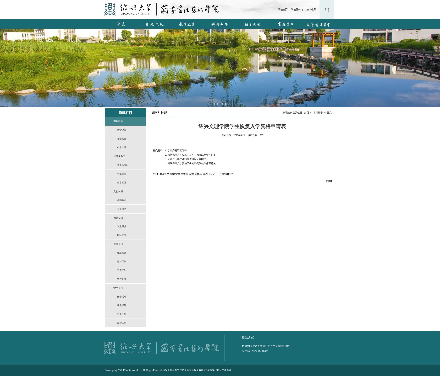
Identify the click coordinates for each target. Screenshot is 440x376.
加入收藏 (311, 9)
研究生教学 (119, 156)
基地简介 (121, 200)
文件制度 (121, 279)
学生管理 (121, 173)
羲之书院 (121, 305)
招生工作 (121, 314)
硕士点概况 (122, 165)
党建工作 (118, 244)
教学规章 (121, 130)
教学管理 (121, 182)
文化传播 (118, 191)
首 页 (306, 112)
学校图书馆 (297, 9)
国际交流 (118, 217)
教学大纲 (121, 147)
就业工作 (121, 323)
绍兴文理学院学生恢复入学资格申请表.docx (187, 174)
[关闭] (328, 181)
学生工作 (118, 288)
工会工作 (121, 270)
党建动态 (121, 252)
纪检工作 (121, 261)
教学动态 (121, 138)
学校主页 (283, 9)
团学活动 (121, 296)
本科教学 (118, 121)
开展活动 (121, 209)
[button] (214, 104)
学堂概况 (121, 226)
